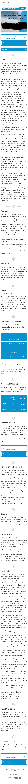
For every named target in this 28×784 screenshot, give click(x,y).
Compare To (15, 8)
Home (4, 8)
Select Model (9, 8)
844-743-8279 (14, 770)
